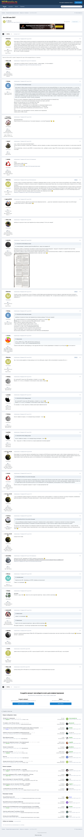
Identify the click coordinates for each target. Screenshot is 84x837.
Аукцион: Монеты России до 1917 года (30, 770)
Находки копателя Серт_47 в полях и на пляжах (13, 761)
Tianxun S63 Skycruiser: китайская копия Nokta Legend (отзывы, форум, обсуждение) (21, 727)
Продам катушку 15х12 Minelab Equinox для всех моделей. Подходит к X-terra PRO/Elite (21, 806)
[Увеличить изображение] (51, 121)
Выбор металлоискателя (26, 724)
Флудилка (24, 743)
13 (31, 761)
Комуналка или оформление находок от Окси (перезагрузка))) (16, 742)
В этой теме (76, 6)
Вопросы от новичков (24, 22)
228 (22, 751)
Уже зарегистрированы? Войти (66, 2)
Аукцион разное (27, 775)
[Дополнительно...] (80, 39)
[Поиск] (81, 7)
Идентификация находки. (8, 737)
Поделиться (67, 21)
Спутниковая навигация (26, 733)
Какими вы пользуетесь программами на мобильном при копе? (16, 732)
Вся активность (5, 9)
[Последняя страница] (11, 34)
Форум (4, 6)
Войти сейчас (60, 703)
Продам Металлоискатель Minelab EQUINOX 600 (13, 801)
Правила (22, 6)
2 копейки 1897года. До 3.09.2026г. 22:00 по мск (13, 788)
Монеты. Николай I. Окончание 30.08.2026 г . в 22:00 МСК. (15, 769)
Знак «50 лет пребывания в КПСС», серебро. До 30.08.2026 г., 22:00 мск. (18, 774)
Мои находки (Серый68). (8, 751)
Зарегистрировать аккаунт (23, 703)
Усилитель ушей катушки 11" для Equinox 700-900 (13, 811)
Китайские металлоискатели (28, 729)
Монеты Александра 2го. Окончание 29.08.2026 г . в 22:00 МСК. (16, 779)
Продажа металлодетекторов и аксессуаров (32, 798)
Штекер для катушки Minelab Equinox (10, 816)
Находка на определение (8, 746)
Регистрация (78, 2)
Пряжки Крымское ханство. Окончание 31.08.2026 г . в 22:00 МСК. (16, 783)
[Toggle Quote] (15, 84)
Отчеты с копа (25, 719)
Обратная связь (38, 835)
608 (38, 742)
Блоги (16, 6)
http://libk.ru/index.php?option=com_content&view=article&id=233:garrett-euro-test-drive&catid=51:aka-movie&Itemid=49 (38, 559)
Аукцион (10, 6)
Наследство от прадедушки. (9, 718)
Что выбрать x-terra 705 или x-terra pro (11, 723)
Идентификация (24, 738)
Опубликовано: (22, 38)
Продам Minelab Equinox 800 (9, 797)
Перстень (5, 756)
